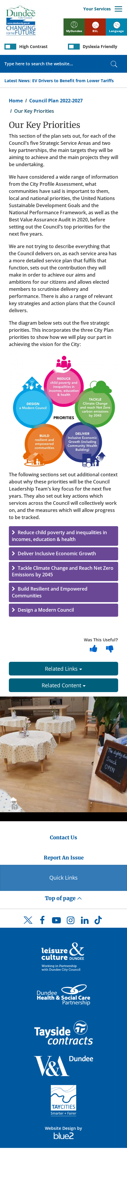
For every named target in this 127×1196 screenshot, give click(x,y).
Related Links (62, 668)
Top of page (61, 898)
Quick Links (63, 877)
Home (16, 100)
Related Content (62, 685)
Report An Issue (64, 857)
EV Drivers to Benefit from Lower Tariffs (73, 80)
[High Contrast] (10, 47)
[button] (63, 536)
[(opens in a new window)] (63, 956)
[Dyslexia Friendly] (74, 47)
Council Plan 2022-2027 (56, 100)
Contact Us (63, 837)
